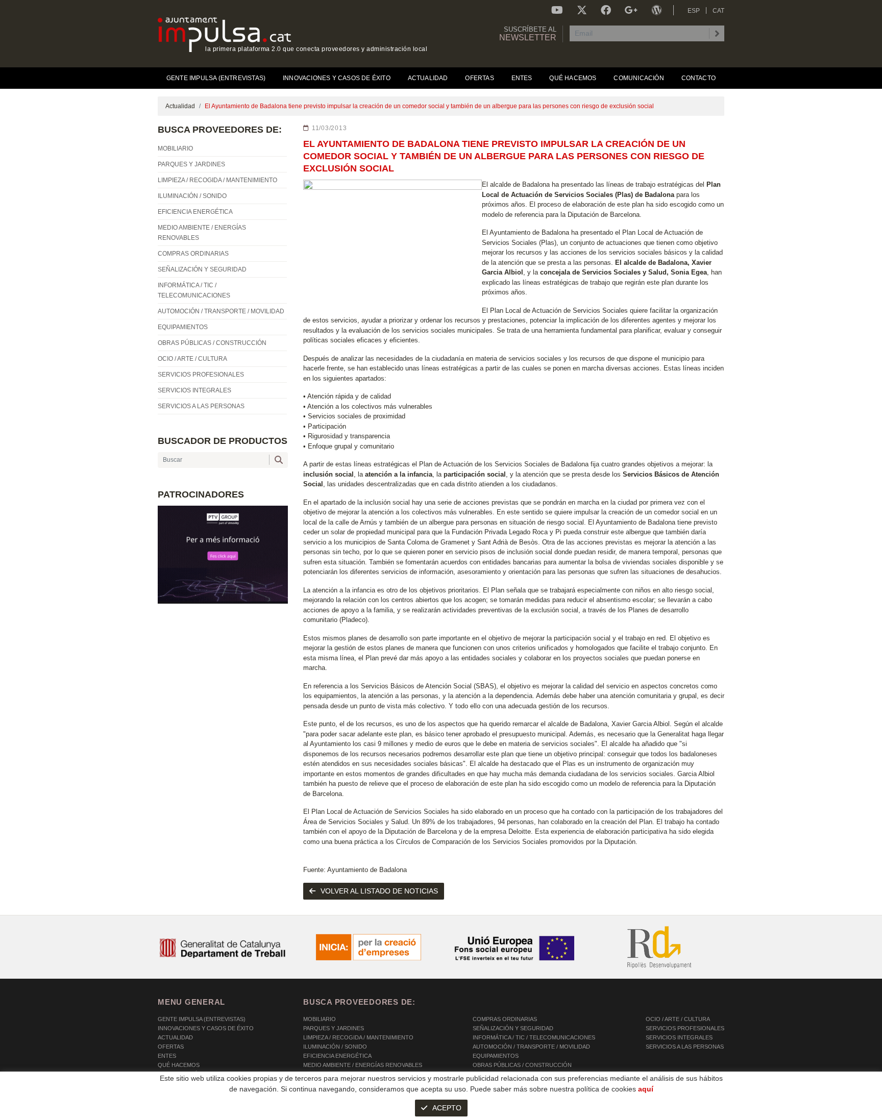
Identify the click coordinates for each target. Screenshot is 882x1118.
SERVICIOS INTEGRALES (679, 1037)
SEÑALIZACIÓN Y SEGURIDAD (513, 1028)
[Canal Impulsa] (557, 10)
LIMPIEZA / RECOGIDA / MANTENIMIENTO (358, 1037)
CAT (718, 10)
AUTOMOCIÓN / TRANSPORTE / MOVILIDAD (531, 1047)
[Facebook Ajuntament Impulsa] (606, 10)
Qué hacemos (179, 1065)
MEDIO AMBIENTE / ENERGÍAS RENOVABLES (362, 1065)
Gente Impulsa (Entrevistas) (202, 1019)
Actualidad (180, 106)
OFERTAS (171, 1047)
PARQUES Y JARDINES (333, 1028)
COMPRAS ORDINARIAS (505, 1019)
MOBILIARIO (319, 1019)
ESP (694, 10)
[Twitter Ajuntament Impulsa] (582, 10)
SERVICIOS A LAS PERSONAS (685, 1047)
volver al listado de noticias (379, 891)
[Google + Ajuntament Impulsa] (631, 10)
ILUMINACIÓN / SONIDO (335, 1047)
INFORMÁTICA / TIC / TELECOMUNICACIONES (534, 1037)
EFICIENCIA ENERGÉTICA (337, 1056)
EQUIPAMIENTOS (496, 1056)
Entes (167, 1056)
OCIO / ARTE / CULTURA (678, 1019)
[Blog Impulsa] (656, 10)
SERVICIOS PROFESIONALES (685, 1028)
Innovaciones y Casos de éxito (206, 1028)
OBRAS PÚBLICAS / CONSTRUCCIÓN (522, 1065)
